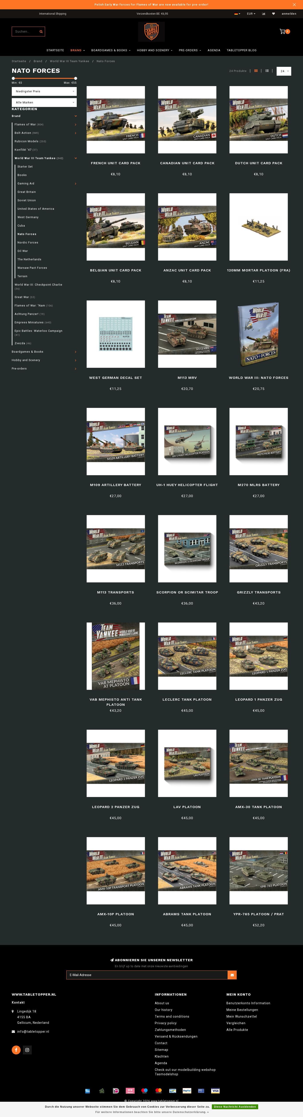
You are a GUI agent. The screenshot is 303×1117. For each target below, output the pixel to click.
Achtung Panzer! (30, 314)
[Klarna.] (130, 1090)
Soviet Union (27, 200)
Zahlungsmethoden (170, 1030)
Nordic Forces (28, 242)
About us (162, 1003)
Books (22, 175)
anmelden (289, 13)
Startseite (55, 50)
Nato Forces (27, 234)
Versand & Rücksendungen (176, 1036)
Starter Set (25, 166)
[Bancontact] (172, 1090)
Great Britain (27, 192)
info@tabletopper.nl (33, 1031)
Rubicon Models (30, 141)
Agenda (214, 50)
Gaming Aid (26, 183)
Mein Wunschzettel (241, 1016)
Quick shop (118, 161)
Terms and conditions (172, 1016)
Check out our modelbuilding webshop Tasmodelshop (185, 1072)
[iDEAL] (116, 1090)
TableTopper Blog (242, 50)
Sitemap (161, 1050)
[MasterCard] (158, 1090)
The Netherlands (29, 259)
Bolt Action (27, 132)
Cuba (21, 225)
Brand (76, 50)
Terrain (23, 276)
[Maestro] (144, 1090)
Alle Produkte (237, 1030)
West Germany (28, 217)
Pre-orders (188, 50)
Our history (164, 1010)
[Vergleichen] (264, 13)
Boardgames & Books (109, 50)
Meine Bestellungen (242, 1010)
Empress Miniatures (33, 322)
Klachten (162, 1056)
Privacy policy (166, 1023)
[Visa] (215, 1090)
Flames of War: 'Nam (34, 305)
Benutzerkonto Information (248, 1003)
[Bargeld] (101, 1090)
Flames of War (29, 124)
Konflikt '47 (26, 149)
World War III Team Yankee (39, 158)
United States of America (36, 208)
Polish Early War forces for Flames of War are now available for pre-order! (151, 4)
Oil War (23, 251)
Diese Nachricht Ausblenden (235, 1106)
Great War (25, 297)
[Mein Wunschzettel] (273, 13)
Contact (161, 1043)
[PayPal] (187, 1090)
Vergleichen (236, 1023)
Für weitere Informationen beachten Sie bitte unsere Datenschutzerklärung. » (152, 1112)
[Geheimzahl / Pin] (201, 1090)
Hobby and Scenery (153, 50)
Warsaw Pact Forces (32, 267)
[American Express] (87, 1090)
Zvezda (23, 343)
